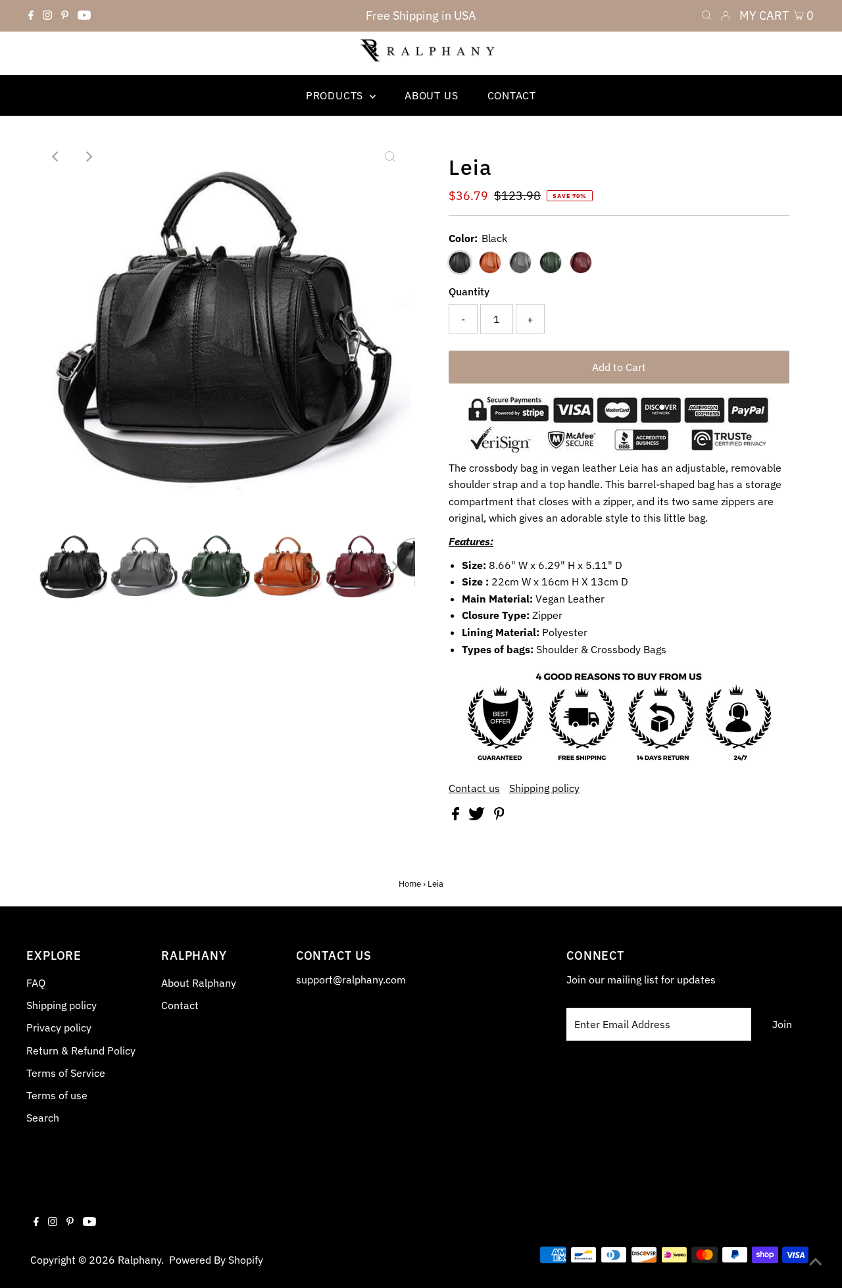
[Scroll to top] (816, 1262)
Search (42, 1117)
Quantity (469, 291)
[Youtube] (84, 16)
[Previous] (55, 156)
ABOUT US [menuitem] (431, 95)
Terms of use (56, 1095)
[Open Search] (706, 16)
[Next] (88, 156)
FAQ (35, 982)
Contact (180, 1005)
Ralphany (139, 1259)
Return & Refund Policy (81, 1050)
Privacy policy (58, 1027)
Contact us (474, 788)
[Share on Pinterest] (499, 816)
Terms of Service (65, 1072)
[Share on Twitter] (477, 816)
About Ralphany (198, 982)
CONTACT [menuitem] (512, 95)
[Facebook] (31, 16)
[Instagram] (47, 16)
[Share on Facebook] (457, 816)
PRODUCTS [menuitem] (336, 95)
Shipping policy (544, 788)
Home (410, 883)
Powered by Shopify (216, 1259)
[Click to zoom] (390, 156)
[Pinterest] (65, 16)
